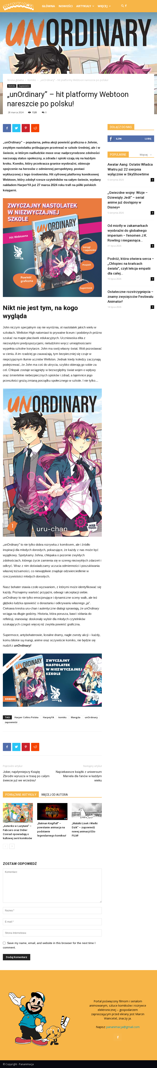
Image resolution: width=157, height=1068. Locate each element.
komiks (62, 717)
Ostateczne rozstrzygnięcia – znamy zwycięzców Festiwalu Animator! (130, 297)
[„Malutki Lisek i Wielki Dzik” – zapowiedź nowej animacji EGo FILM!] (87, 811)
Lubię (148, 138)
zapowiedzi (11, 722)
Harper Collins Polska (26, 717)
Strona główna (15, 80)
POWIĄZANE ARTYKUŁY (20, 794)
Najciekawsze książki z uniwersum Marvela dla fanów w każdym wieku (79, 776)
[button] (122, 6)
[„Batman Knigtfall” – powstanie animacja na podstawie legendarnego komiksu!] (52, 811)
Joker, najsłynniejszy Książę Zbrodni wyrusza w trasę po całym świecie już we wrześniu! (26, 776)
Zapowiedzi (24, 85)
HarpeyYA (48, 717)
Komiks (32, 80)
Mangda (75, 717)
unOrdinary (91, 717)
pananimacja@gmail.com (123, 1027)
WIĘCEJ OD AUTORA (54, 794)
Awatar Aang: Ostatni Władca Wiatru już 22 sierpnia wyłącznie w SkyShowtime (130, 169)
